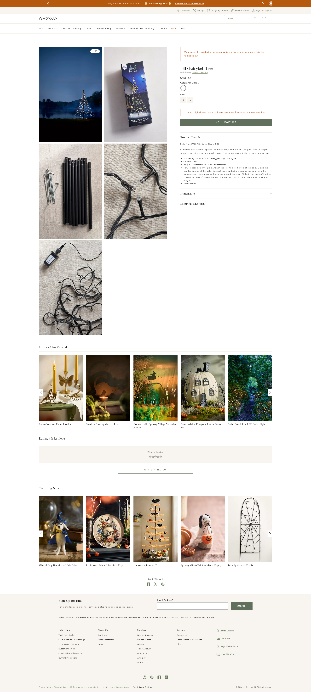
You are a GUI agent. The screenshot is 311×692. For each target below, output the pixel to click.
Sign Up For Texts (229, 646)
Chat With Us (227, 654)
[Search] (255, 18)
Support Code (122, 687)
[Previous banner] (48, 3)
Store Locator (227, 630)
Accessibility (93, 687)
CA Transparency (77, 687)
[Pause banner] (271, 3)
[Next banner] (263, 3)
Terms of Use (60, 687)
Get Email (225, 638)
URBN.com (108, 687)
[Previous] (42, 392)
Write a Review (155, 470)
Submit (242, 606)
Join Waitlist (226, 122)
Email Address (164, 600)
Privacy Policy (178, 617)
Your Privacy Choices (142, 687)
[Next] (269, 392)
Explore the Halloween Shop (189, 3)
